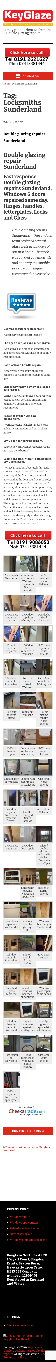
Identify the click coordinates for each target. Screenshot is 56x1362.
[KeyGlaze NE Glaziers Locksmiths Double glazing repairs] (28, 23)
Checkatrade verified (20, 1325)
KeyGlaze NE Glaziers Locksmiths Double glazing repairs (26, 1351)
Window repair (20, 1217)
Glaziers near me (21, 1234)
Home (6, 83)
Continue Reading (28, 1131)
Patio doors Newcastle (24, 1228)
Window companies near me (28, 1240)
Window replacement (24, 1222)
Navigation (31, 76)
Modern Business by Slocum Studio (26, 1355)
